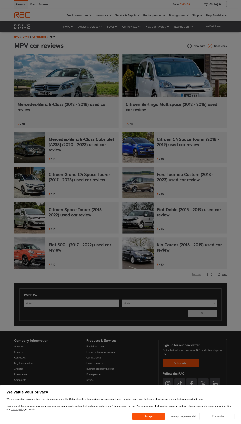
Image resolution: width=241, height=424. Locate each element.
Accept (149, 416)
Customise (218, 416)
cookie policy (18, 409)
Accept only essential (183, 416)
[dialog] (120, 404)
